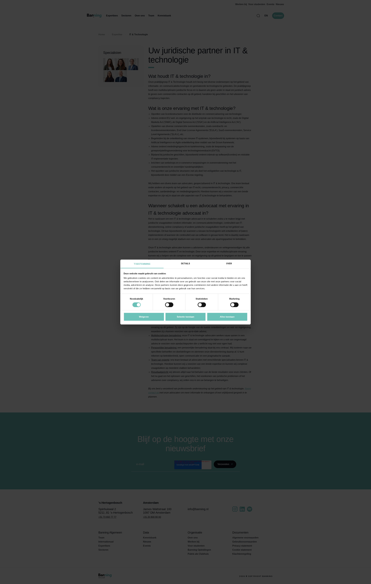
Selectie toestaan (185, 317)
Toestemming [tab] (142, 264)
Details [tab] (185, 263)
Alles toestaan (227, 317)
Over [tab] (229, 263)
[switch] (169, 304)
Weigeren (144, 317)
